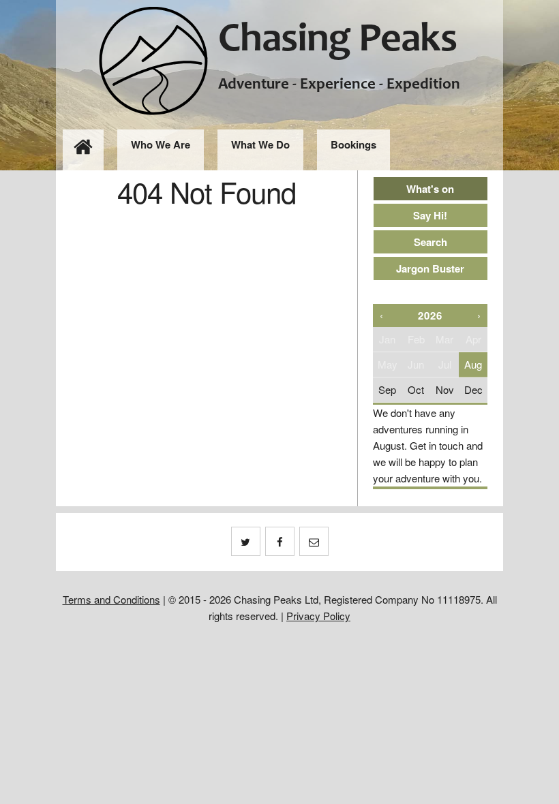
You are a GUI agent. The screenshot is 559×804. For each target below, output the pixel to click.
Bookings (353, 144)
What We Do (260, 144)
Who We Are (160, 144)
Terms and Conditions (111, 599)
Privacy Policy (318, 615)
